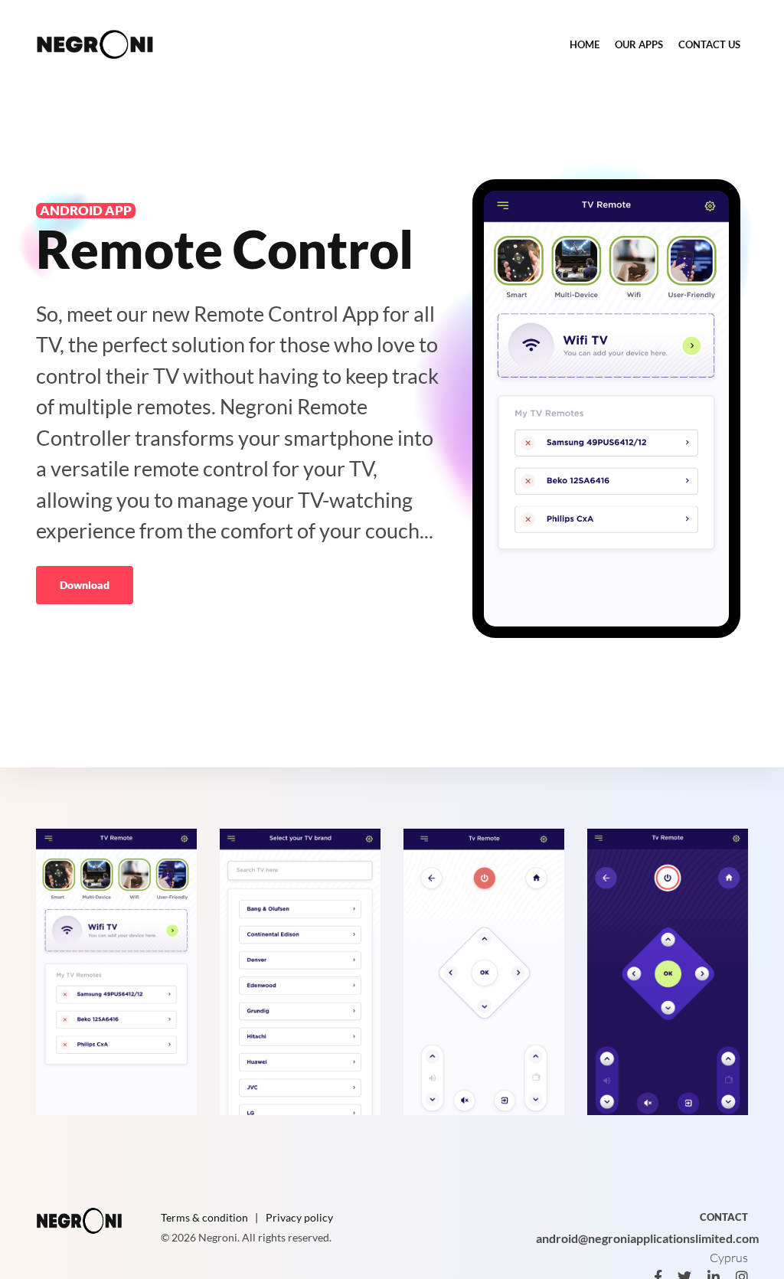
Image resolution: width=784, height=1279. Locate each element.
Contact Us (709, 44)
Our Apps (639, 44)
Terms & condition (204, 1217)
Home (584, 44)
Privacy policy (299, 1217)
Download (84, 584)
